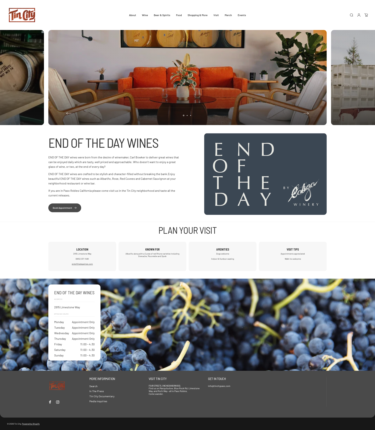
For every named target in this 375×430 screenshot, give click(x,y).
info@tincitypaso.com (219, 386)
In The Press (96, 391)
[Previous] (69, 113)
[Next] (306, 113)
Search (93, 386)
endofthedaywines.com (82, 264)
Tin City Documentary (101, 396)
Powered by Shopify (31, 424)
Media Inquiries (98, 401)
